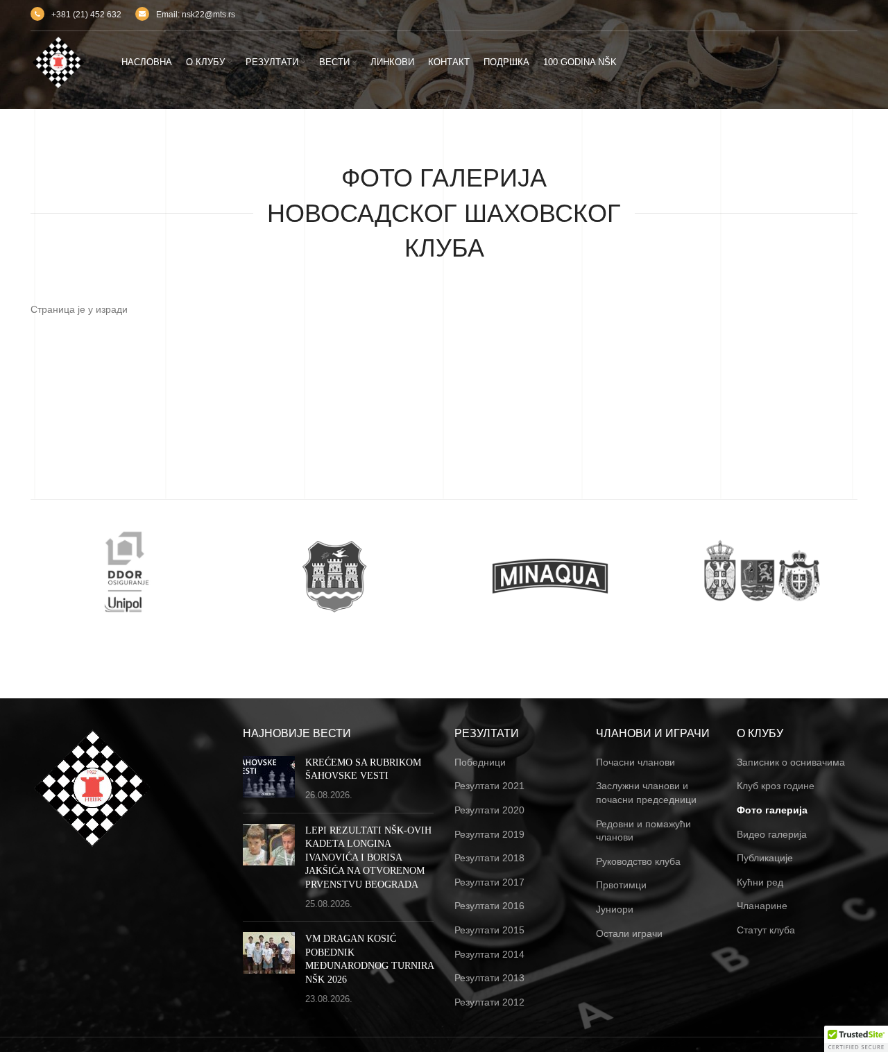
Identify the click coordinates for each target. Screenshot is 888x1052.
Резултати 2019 (489, 834)
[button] (856, 1039)
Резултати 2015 (489, 929)
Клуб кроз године (775, 785)
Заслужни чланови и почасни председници (646, 792)
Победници (480, 762)
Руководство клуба (638, 861)
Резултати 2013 (489, 977)
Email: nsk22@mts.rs (195, 14)
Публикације (765, 857)
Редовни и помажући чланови (643, 830)
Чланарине (762, 905)
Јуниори (614, 909)
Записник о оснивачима (791, 762)
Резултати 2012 (489, 1002)
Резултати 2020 (489, 810)
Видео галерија (772, 834)
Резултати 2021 (489, 785)
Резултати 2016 (489, 905)
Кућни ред (760, 882)
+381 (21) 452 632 (86, 14)
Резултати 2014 (489, 954)
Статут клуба (766, 929)
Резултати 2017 (489, 882)
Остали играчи (629, 933)
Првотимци (621, 884)
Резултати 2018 (489, 857)
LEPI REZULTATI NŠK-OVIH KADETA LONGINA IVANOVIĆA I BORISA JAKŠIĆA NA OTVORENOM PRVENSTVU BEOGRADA (368, 857)
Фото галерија (772, 810)
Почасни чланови (635, 762)
